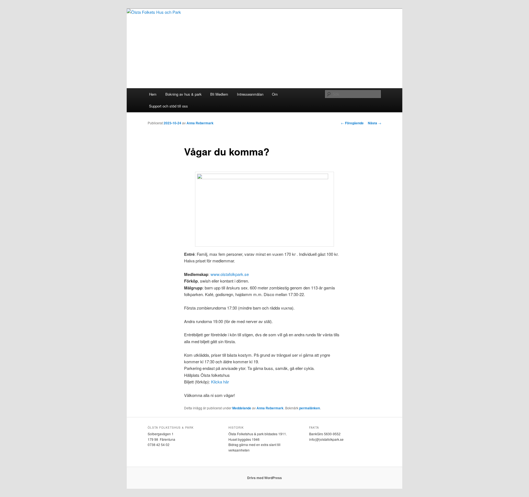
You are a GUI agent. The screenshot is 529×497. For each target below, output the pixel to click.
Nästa (374, 122)
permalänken (309, 407)
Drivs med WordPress (264, 477)
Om (275, 94)
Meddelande (241, 407)
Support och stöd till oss (168, 106)
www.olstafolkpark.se (229, 274)
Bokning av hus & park (183, 94)
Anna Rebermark (200, 122)
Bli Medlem (219, 94)
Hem (152, 94)
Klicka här (220, 382)
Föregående (352, 122)
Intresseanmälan (250, 94)
